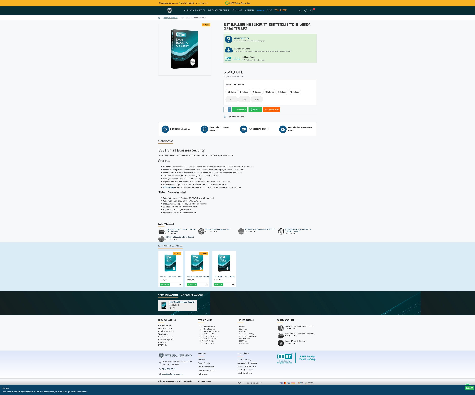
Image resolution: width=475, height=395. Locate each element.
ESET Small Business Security (182, 302)
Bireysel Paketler (171, 17)
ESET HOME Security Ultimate (224, 276)
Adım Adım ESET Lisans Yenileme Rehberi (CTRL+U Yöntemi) (181, 230)
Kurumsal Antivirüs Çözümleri (295, 341)
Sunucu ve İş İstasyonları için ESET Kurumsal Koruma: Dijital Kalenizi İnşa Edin (300, 326)
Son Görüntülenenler (168, 295)
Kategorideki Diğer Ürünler (170, 246)
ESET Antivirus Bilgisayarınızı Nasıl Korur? (260, 229)
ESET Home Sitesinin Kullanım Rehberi (180, 237)
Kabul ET (469, 388)
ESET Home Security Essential (171, 276)
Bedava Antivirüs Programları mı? (217, 229)
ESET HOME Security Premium (198, 276)
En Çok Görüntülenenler (192, 295)
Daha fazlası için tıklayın (97, 391)
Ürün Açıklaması (165, 141)
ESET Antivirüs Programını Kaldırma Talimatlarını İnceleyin (298, 230)
